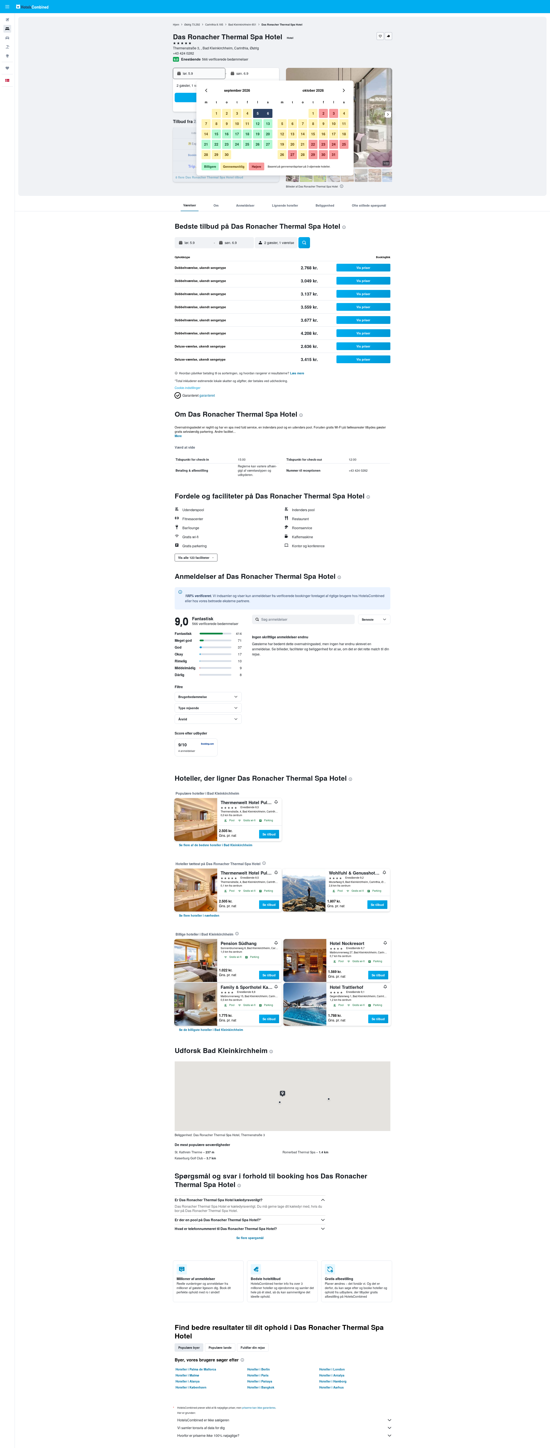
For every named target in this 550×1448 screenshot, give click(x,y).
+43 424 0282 (183, 53)
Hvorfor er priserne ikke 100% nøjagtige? (208, 1435)
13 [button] (268, 123)
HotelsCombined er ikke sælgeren (203, 1420)
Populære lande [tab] (220, 1347)
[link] (216, 845)
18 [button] (247, 133)
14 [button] (206, 133)
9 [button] (227, 123)
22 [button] (216, 144)
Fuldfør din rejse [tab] (253, 1347)
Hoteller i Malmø (187, 1375)
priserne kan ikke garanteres (258, 1407)
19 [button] (258, 133)
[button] (7, 6)
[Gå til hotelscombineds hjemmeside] (32, 7)
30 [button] (227, 154)
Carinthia (210, 24)
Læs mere (297, 373)
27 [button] (268, 144)
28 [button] (206, 154)
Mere (178, 436)
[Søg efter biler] (7, 38)
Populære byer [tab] (189, 1347)
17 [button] (237, 133)
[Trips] (7, 68)
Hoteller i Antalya (331, 1375)
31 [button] (334, 154)
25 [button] (247, 144)
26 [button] (258, 144)
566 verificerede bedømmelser (225, 59)
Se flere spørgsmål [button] (250, 1238)
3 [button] (237, 113)
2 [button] (227, 113)
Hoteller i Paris (258, 1375)
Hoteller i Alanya (188, 1381)
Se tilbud (269, 834)
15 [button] (216, 133)
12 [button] (258, 123)
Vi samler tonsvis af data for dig (201, 1427)
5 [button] (258, 113)
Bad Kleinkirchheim (239, 24)
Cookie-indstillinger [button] (187, 388)
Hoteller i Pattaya (259, 1381)
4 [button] (247, 113)
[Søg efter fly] (7, 19)
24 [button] (237, 144)
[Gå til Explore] (7, 56)
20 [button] (268, 133)
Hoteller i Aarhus (331, 1387)
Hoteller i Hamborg (333, 1381)
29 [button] (216, 154)
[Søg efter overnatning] (7, 28)
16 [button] (227, 133)
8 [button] (216, 123)
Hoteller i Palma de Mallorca (196, 1369)
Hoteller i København (191, 1387)
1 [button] (216, 113)
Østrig (187, 24)
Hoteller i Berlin (258, 1369)
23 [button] (227, 144)
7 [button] (206, 123)
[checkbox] (196, 747)
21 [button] (206, 144)
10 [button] (237, 123)
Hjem (176, 24)
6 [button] (268, 113)
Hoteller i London (332, 1369)
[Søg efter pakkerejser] (7, 47)
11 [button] (247, 123)
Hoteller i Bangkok (260, 1387)
